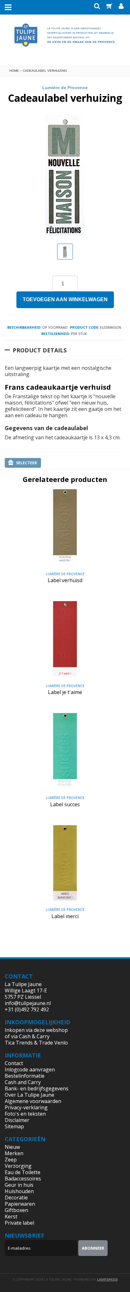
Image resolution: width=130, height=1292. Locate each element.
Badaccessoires (23, 1178)
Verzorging (18, 1165)
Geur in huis (19, 1184)
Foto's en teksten (25, 1113)
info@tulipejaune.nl (28, 1003)
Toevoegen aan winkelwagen (65, 299)
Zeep (11, 1159)
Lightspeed (107, 1279)
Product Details (40, 350)
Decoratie (16, 1197)
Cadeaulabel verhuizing (45, 70)
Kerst (11, 1216)
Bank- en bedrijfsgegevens (36, 1088)
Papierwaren (20, 1203)
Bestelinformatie (24, 1075)
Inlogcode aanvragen (30, 1069)
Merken (14, 1153)
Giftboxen (16, 1210)
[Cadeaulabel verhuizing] (65, 251)
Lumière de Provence (65, 87)
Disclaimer (17, 1120)
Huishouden (19, 1191)
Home (14, 70)
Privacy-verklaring (26, 1107)
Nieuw (12, 1146)
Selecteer (26, 463)
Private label (19, 1222)
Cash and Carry (23, 1082)
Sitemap (14, 1126)
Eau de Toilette (22, 1172)
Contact (14, 1063)
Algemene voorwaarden (33, 1101)
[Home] (65, 39)
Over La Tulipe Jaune (29, 1094)
